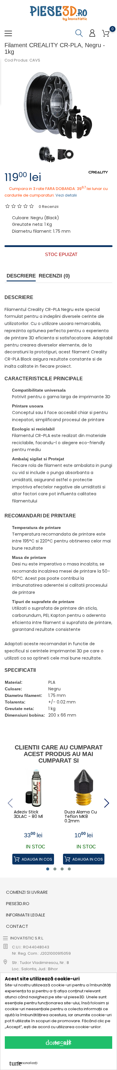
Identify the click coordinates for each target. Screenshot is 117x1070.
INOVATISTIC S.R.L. (27, 938)
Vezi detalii (66, 195)
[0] (106, 33)
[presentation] (10, 803)
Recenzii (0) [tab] (54, 276)
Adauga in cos (36, 859)
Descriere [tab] (21, 276)
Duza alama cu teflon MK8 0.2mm (80, 817)
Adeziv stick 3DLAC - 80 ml (28, 814)
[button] (47, 869)
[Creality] (98, 172)
